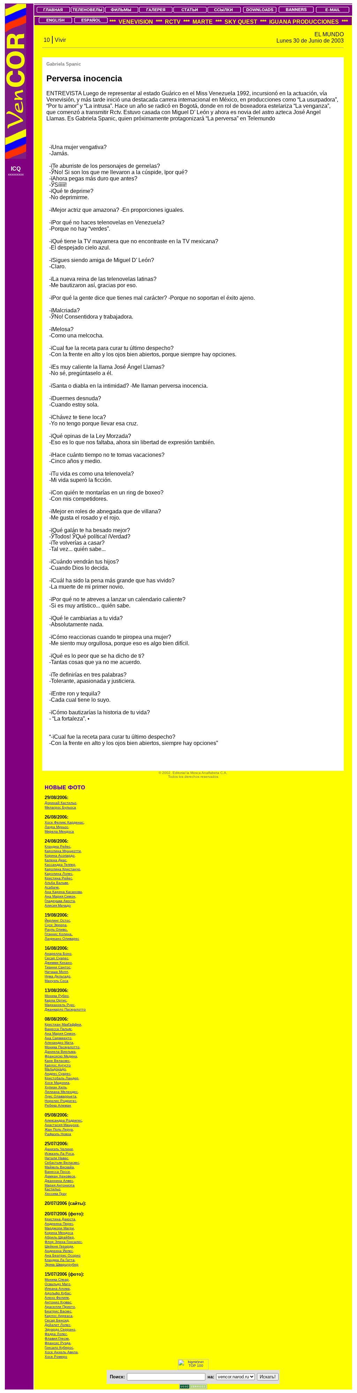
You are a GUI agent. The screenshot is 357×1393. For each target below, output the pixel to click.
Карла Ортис (56, 1000)
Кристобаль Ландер (61, 1078)
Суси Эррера (56, 925)
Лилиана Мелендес (61, 1092)
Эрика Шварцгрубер (61, 1264)
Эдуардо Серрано (60, 1329)
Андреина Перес (59, 1224)
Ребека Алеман (58, 1105)
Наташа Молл (56, 972)
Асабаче (52, 887)
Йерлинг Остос (57, 920)
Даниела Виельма (60, 1051)
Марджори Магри (59, 1228)
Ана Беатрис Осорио (63, 1255)
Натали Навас (56, 1158)
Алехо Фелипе (57, 1297)
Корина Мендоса (59, 1233)
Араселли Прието (60, 1307)
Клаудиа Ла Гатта (60, 1260)
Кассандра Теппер (60, 864)
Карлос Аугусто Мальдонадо (58, 1067)
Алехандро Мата (59, 1042)
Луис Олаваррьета (60, 1096)
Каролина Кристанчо (62, 869)
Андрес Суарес (57, 1073)
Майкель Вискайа (59, 1167)
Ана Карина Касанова (63, 892)
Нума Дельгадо (57, 976)
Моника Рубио (57, 996)
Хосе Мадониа (57, 1083)
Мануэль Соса (56, 981)
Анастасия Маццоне (62, 1125)
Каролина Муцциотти (63, 851)
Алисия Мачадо (58, 905)
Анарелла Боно (58, 953)
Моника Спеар (57, 1279)
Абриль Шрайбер (59, 1237)
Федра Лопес (56, 1334)
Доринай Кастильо (60, 803)
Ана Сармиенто (58, 1038)
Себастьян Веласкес (62, 1162)
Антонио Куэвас (58, 1302)
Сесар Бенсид (57, 1320)
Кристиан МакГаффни (63, 1024)
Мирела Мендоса (59, 831)
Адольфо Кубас (58, 1293)
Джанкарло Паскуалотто (65, 1009)
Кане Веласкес (57, 1061)
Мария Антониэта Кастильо (60, 1187)
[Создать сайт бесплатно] (193, 1387)
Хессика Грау (56, 1193)
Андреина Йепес (59, 1251)
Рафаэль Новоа (58, 1134)
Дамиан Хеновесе (60, 1176)
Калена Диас (56, 860)
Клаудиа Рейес (57, 846)
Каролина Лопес (59, 874)
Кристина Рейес (58, 878)
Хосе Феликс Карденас (64, 822)
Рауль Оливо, (56, 929)
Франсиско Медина (61, 1056)
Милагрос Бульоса (60, 807)
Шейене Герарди (59, 1246)
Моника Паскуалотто (62, 1047)
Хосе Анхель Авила (61, 1352)
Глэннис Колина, (59, 934)
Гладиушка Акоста (60, 901)
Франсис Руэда (57, 1343)
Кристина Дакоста (60, 1219)
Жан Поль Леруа (59, 1129)
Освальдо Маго (57, 1284)
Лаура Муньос (56, 827)
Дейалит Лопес (57, 1325)
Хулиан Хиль (56, 1087)
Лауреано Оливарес (62, 938)
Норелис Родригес (60, 1101)
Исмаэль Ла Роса (59, 1153)
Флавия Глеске (57, 1338)
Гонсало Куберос (59, 1347)
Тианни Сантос (57, 967)
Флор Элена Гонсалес (63, 1242)
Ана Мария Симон (60, 896)
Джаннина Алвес (59, 1181)
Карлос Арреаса (59, 1316)
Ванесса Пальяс (58, 1029)
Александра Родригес (63, 1120)
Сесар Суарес (56, 958)
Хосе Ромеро (56, 1356)
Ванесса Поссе (57, 1172)
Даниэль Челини (59, 1149)
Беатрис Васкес (58, 1311)
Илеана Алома (57, 1288)
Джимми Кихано (58, 962)
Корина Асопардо (60, 855)
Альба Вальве (56, 883)
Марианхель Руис (60, 1005)
